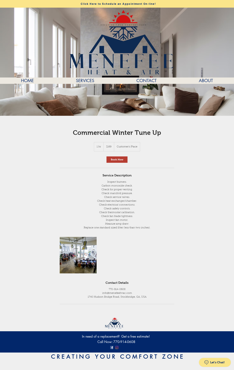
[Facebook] (111, 347)
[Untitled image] (78, 255)
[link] (117, 159)
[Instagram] (116, 347)
